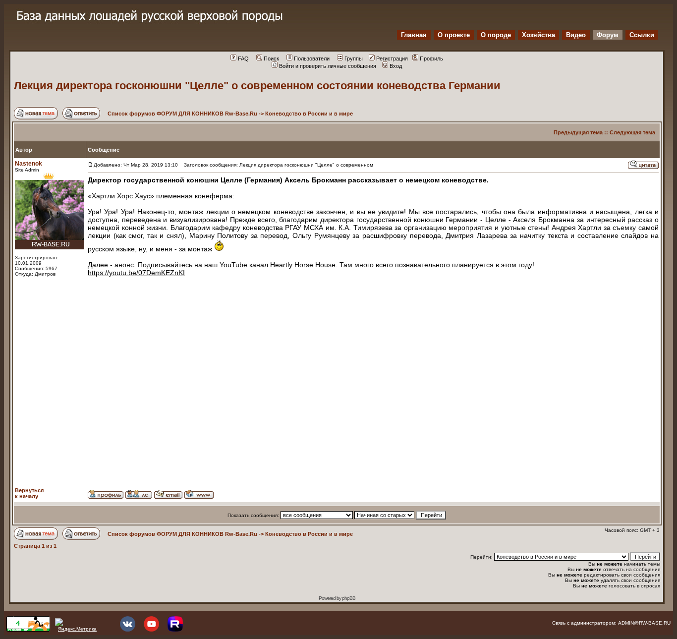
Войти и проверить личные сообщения (327, 66)
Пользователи (312, 58)
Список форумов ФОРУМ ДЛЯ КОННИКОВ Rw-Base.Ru (182, 113)
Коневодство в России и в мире (309, 113)
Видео (576, 35)
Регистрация (392, 58)
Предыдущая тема (578, 132)
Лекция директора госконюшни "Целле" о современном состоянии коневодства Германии (257, 85)
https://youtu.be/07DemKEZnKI (136, 273)
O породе (496, 35)
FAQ (243, 58)
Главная (414, 35)
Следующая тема (632, 132)
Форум (608, 35)
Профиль (431, 58)
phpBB (348, 598)
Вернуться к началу (29, 493)
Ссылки (641, 35)
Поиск (271, 58)
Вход (396, 66)
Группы (353, 58)
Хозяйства (538, 35)
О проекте (454, 35)
